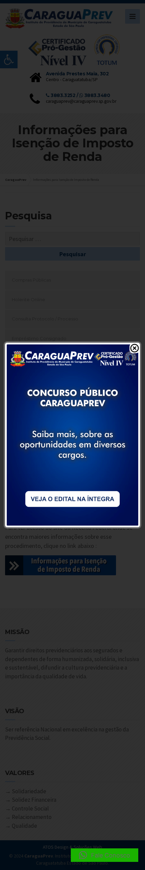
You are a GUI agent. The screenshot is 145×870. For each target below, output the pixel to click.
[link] (73, 434)
